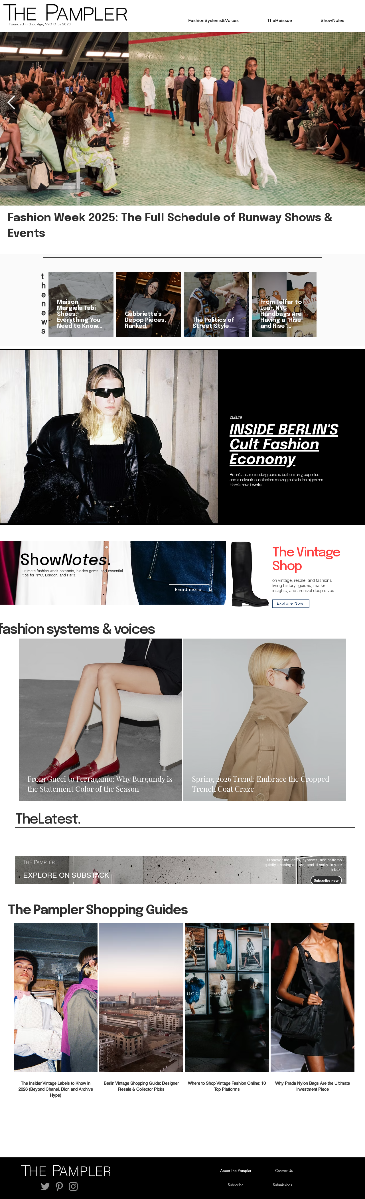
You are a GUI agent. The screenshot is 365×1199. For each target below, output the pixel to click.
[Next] (348, 437)
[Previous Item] (11, 103)
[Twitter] (45, 1186)
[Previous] (17, 437)
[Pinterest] (59, 1186)
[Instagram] (73, 1186)
